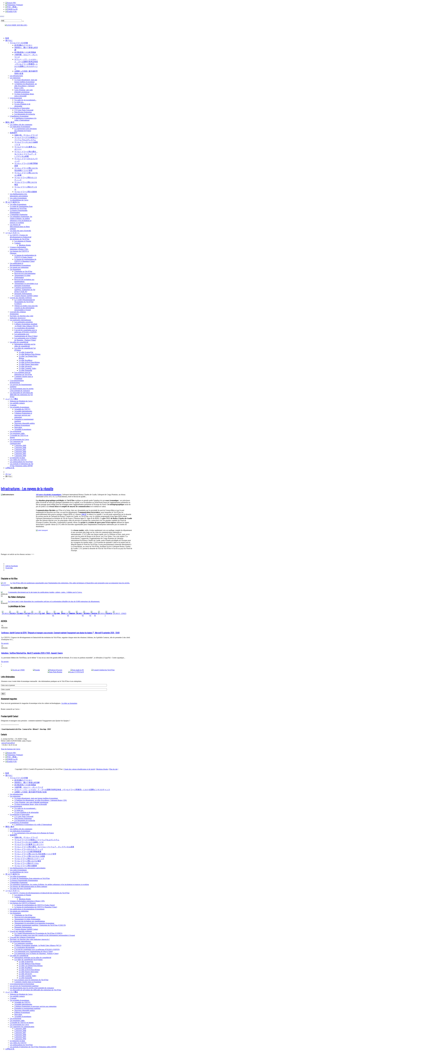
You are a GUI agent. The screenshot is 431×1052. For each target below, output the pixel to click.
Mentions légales (102, 769)
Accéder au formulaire (69, 703)
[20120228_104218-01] (68, 615)
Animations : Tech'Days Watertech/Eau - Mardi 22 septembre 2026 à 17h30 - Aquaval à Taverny (32, 653)
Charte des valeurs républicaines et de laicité (79, 769)
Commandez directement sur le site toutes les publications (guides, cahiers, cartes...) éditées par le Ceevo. (45, 592)
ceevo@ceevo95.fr (8, 743)
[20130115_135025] (119, 613)
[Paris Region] (58, 672)
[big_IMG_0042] (44, 613)
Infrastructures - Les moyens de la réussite (27, 488)
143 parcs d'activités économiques (48, 495)
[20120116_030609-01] (53, 615)
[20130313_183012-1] (105, 615)
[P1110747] (109, 613)
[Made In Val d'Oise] (80, 670)
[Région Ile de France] (14, 25)
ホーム (8, 474)
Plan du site (113, 769)
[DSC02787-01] (28, 615)
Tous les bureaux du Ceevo (10, 749)
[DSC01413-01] (95, 615)
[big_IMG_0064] (59, 613)
